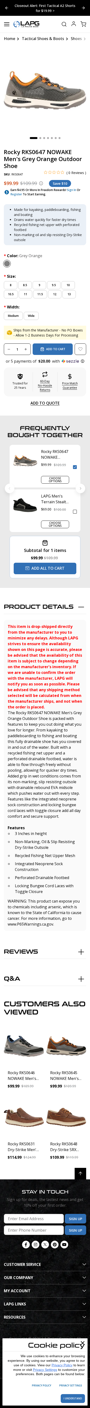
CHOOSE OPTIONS (55, 479)
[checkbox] (75, 467)
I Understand (73, 1398)
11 (25, 294)
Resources (14, 1317)
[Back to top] (80, 1173)
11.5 (40, 294)
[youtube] (64, 1244)
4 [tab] (48, 138)
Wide (31, 316)
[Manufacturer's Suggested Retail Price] (41, 183)
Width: (11, 307)
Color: (23, 255)
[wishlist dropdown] (80, 349)
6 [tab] (56, 138)
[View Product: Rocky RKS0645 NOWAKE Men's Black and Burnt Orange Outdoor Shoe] (66, 1046)
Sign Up (75, 1219)
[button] (45, 361)
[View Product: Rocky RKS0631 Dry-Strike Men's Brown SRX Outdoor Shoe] (24, 1117)
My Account (17, 1290)
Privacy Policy (62, 1365)
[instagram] (35, 1244)
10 (68, 285)
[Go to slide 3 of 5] (7, 8)
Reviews (21, 951)
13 (69, 294)
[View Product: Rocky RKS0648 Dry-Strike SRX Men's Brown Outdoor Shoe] (66, 1117)
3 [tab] (44, 138)
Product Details (39, 606)
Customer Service (22, 1264)
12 (54, 294)
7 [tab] (59, 138)
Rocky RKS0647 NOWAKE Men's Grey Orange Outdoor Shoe (54, 454)
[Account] (74, 24)
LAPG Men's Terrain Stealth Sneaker (54, 499)
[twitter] (45, 1244)
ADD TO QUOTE (45, 403)
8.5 (25, 285)
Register (16, 194)
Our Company (18, 1277)
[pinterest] (55, 1244)
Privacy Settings (45, 1370)
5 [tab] (52, 138)
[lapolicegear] (26, 24)
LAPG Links (15, 1304)
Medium (13, 316)
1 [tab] (33, 138)
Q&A (12, 978)
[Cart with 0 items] (83, 24)
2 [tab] (40, 138)
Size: (10, 276)
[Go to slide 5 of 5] (83, 8)
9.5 (54, 285)
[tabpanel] (45, 90)
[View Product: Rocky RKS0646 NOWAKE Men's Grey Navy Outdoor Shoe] (24, 1046)
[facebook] (26, 1244)
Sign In (71, 190)
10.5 (11, 294)
